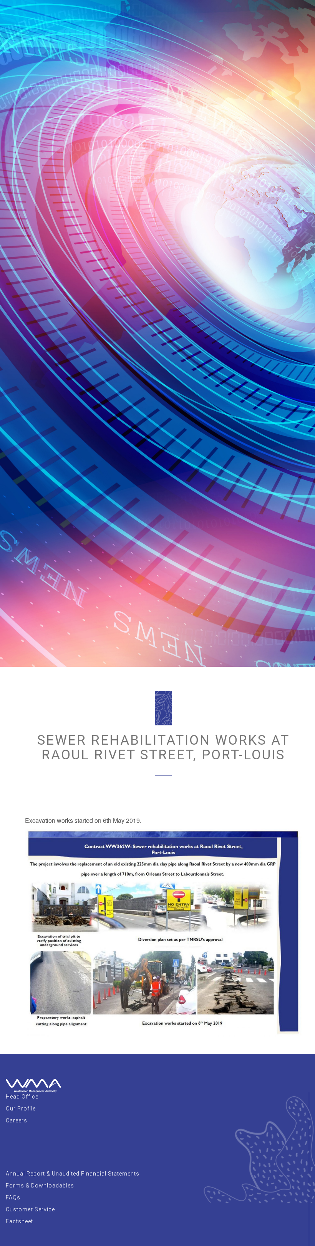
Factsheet (19, 1221)
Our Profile (21, 1108)
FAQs (13, 1197)
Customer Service (30, 1209)
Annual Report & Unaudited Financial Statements (72, 1174)
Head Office (22, 1097)
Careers (16, 1120)
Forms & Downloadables (40, 1185)
